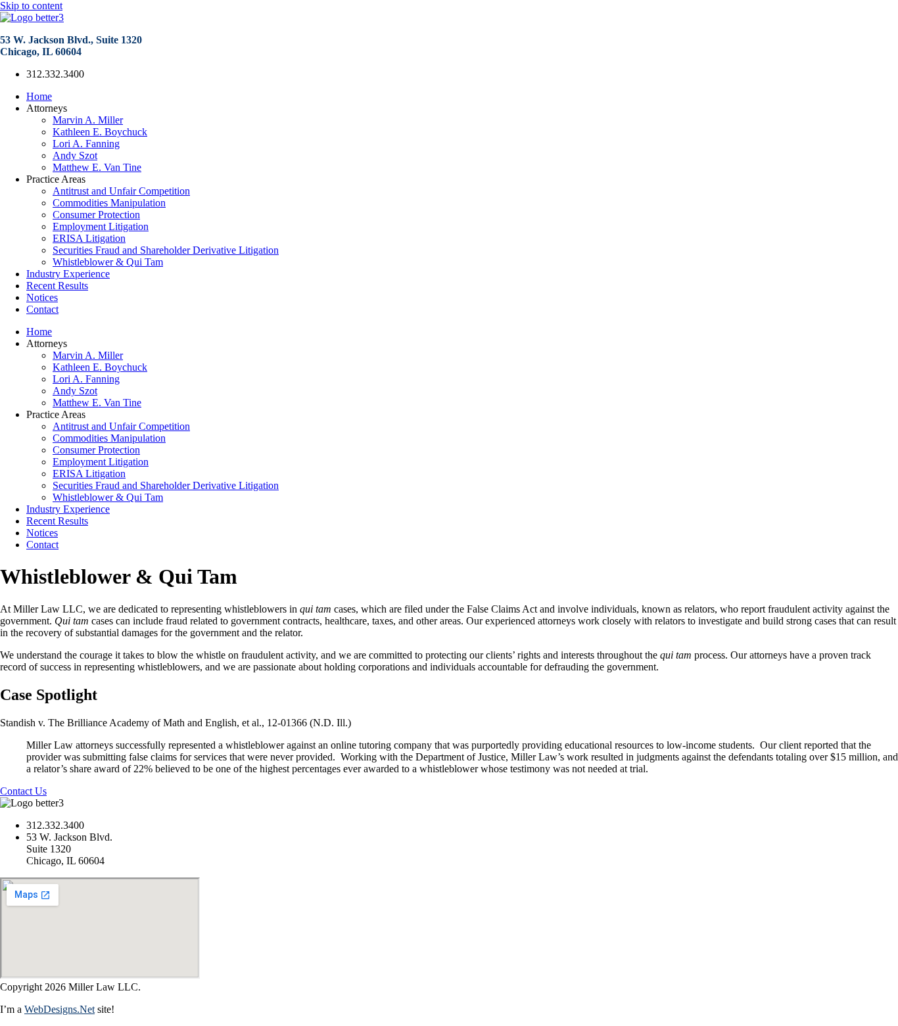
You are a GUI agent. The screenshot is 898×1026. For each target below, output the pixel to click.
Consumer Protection (96, 214)
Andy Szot (75, 155)
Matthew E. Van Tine (97, 167)
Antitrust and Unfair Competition (121, 191)
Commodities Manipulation (109, 202)
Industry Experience (68, 273)
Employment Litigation (101, 226)
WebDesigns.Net (59, 1009)
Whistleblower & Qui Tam (108, 262)
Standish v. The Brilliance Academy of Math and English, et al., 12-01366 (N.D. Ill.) (175, 722)
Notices (42, 297)
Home (39, 96)
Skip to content (31, 5)
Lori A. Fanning (86, 143)
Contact (42, 309)
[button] (449, 723)
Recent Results (57, 285)
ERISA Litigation (89, 238)
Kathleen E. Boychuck (100, 131)
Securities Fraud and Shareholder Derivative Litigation (166, 250)
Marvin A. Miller (88, 120)
